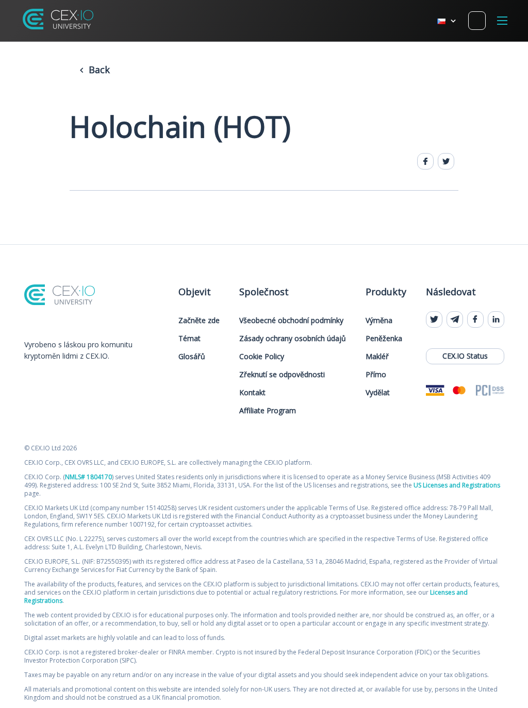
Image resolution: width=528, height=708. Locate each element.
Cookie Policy (261, 356)
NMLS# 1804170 (88, 477)
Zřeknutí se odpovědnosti (282, 374)
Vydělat (378, 392)
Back (98, 69)
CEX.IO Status (465, 356)
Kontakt (252, 392)
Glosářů (191, 356)
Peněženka (384, 338)
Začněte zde (199, 320)
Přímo (376, 374)
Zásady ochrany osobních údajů (292, 338)
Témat (189, 338)
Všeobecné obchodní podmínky (291, 320)
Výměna (379, 320)
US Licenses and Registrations (457, 485)
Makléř (377, 356)
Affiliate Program (267, 410)
